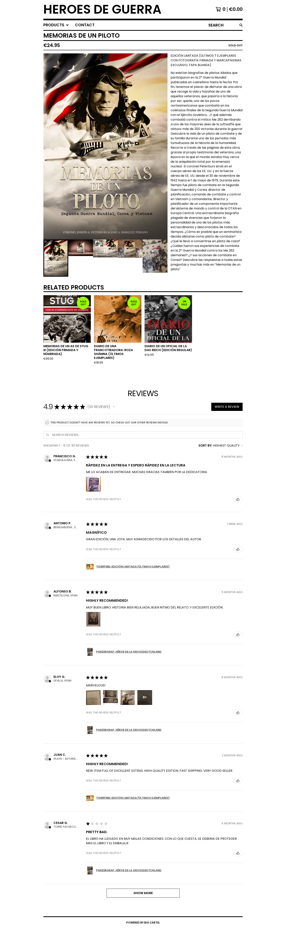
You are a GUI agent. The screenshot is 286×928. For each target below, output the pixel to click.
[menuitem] (56, 25)
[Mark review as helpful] (238, 499)
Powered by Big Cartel (143, 922)
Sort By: (205, 445)
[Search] (241, 25)
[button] (113, 406)
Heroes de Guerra (102, 9)
